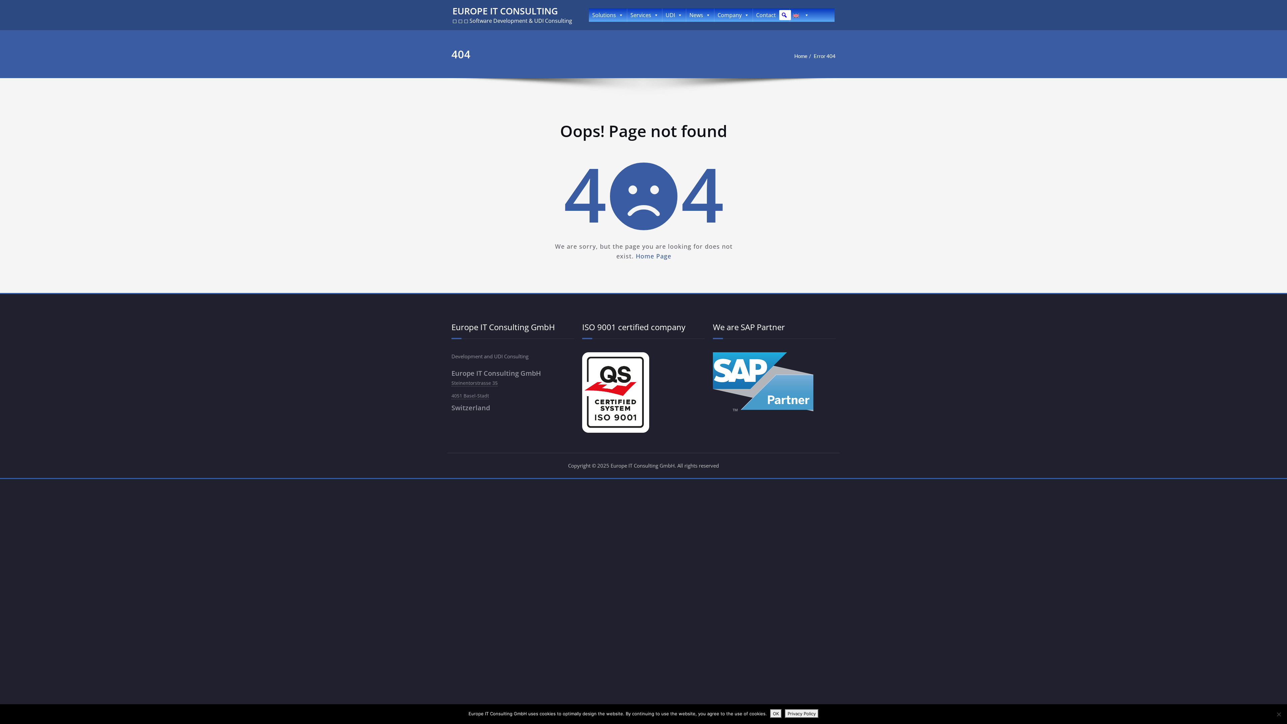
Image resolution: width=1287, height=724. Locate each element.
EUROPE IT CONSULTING (505, 11)
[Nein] (1278, 714)
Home (800, 56)
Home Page (653, 256)
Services (640, 15)
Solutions (604, 15)
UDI (670, 15)
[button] (784, 15)
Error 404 (825, 56)
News (696, 15)
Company (730, 15)
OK (776, 713)
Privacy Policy (802, 713)
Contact (766, 15)
